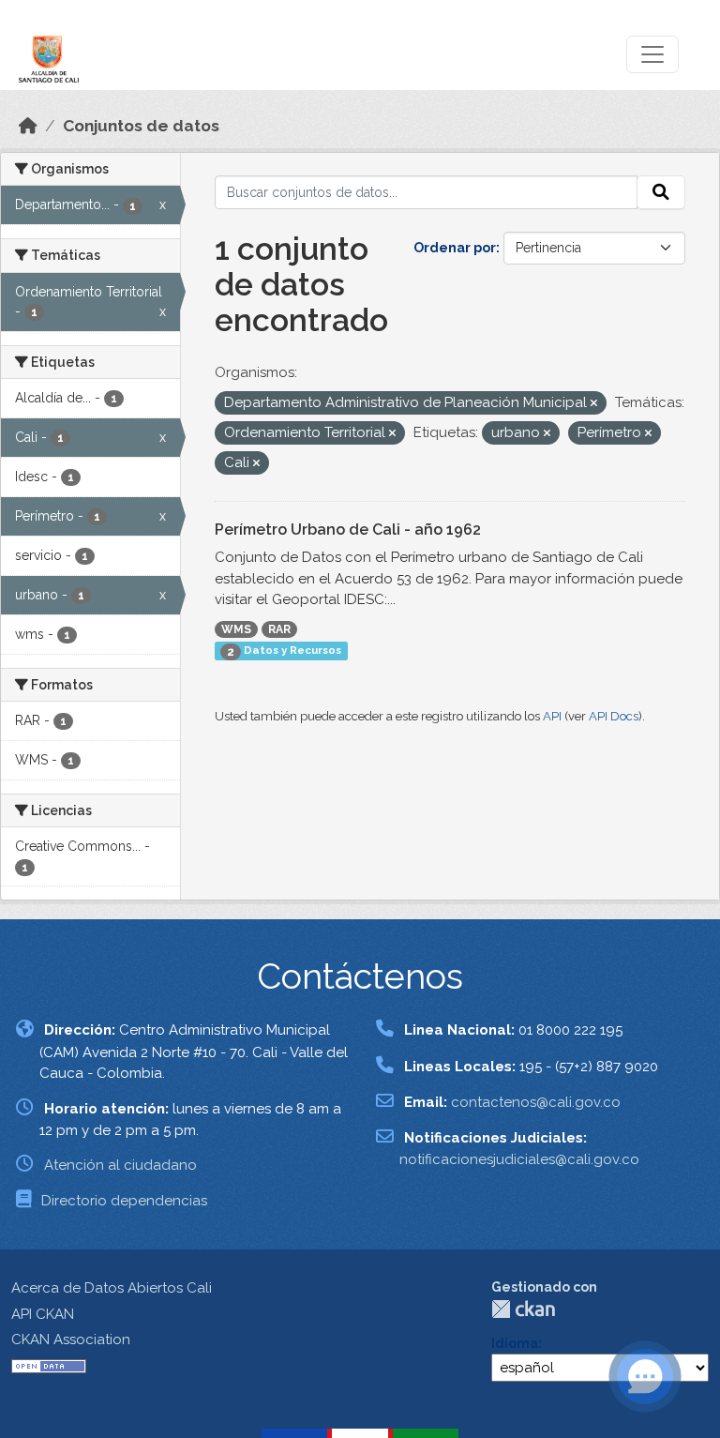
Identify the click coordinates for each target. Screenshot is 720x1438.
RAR (279, 629)
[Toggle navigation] (652, 54)
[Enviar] (661, 192)
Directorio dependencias (124, 1200)
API (552, 716)
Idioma (514, 1343)
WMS (236, 629)
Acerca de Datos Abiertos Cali (111, 1287)
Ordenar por (454, 247)
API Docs (613, 716)
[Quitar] (594, 404)
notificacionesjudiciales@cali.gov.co (519, 1159)
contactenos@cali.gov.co (536, 1102)
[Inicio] (28, 125)
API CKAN (42, 1314)
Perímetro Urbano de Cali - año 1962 (348, 529)
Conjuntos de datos (141, 125)
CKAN (523, 1309)
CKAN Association (70, 1339)
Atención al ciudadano (120, 1165)
